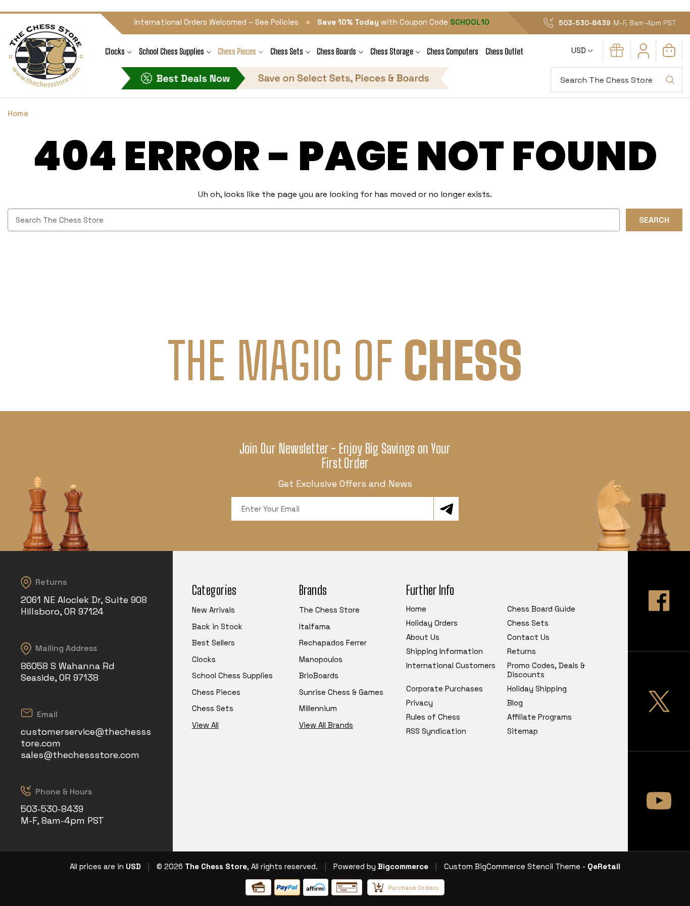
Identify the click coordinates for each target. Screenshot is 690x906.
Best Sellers (213, 642)
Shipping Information (444, 651)
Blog (515, 703)
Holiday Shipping (537, 688)
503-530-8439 (585, 22)
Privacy (419, 703)
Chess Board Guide (541, 609)
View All (205, 725)
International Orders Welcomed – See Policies (216, 22)
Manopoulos (320, 659)
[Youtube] (659, 801)
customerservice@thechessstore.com (86, 737)
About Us (422, 637)
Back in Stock (217, 626)
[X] (659, 701)
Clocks (115, 51)
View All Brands (326, 725)
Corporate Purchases (444, 688)
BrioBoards (318, 675)
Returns (521, 651)
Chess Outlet (504, 51)
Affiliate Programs (539, 717)
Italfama (314, 626)
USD (579, 50)
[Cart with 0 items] (669, 54)
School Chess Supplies (171, 51)
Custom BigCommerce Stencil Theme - (514, 866)
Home (416, 609)
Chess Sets (286, 51)
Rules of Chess (433, 717)
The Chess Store (329, 610)
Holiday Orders (432, 623)
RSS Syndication (436, 731)
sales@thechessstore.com (80, 755)
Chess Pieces (237, 51)
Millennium (318, 708)
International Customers (451, 665)
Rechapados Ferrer (333, 642)
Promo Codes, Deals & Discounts (546, 670)
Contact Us (528, 637)
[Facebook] (659, 600)
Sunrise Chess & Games (341, 692)
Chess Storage (391, 51)
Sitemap (522, 731)
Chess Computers (452, 51)
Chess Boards (336, 51)
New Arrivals (213, 610)
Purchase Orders (413, 888)
